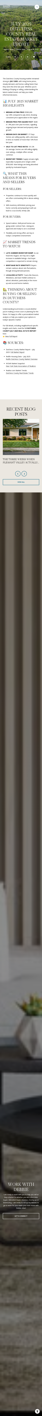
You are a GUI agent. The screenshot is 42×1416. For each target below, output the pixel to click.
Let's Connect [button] (21, 1216)
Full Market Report (17, 352)
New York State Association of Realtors (21, 366)
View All (21, 482)
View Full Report (11, 336)
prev (18, 473)
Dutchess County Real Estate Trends (20, 373)
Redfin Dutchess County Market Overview (21, 359)
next (24, 473)
